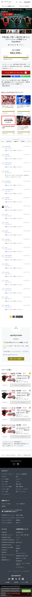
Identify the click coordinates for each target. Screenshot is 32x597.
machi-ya (4, 557)
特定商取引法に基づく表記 (22, 555)
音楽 (17, 476)
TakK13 (6, 297)
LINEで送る (26, 76)
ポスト (7, 76)
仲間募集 (23, 141)
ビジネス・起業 (5, 489)
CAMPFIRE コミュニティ (7, 534)
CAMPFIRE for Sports (6, 544)
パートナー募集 (24, 582)
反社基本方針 (19, 560)
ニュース (18, 537)
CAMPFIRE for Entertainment (8, 542)
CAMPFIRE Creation (6, 537)
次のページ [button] (18, 316)
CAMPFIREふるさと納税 (7, 547)
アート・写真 (5, 491)
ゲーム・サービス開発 (6, 486)
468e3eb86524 (8, 255)
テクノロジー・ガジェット (7, 474)
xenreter (7, 280)
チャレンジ (18, 479)
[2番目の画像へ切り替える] (10, 32)
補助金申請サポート (6, 559)
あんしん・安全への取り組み (22, 534)
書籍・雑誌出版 (19, 486)
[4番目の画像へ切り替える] (22, 32)
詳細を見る (5, 385)
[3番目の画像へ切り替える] (16, 32)
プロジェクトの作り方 (6, 520)
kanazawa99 (8, 181)
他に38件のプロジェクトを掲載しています (17, 342)
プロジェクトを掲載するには (8, 6)
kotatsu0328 (7, 146)
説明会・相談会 (19, 515)
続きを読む (26, 351)
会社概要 (7, 582)
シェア (16, 76)
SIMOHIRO (7, 305)
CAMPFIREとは (19, 532)
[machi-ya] (6, 2)
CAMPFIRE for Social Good (8, 539)
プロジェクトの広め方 (6, 522)
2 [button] (13, 316)
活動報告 (8, 141)
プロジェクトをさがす (11, 455)
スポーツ (18, 481)
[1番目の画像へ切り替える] (3, 32)
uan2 (6, 247)
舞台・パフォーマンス (21, 491)
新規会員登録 (27, 2)
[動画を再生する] (16, 18)
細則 (17, 550)
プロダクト (21, 45)
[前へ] (2, 19)
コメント (29, 141)
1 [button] (10, 316)
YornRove (7, 272)
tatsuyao (7, 264)
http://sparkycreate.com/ (11, 354)
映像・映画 (18, 484)
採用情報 (16, 582)
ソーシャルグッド (6, 494)
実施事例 (18, 520)
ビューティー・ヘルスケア (22, 489)
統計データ (18, 522)
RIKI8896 (7, 154)
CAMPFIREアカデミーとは (8, 515)
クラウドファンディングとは (8, 517)
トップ (2, 455)
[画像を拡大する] (14, 381)
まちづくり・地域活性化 (21, 474)
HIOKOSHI (4, 552)
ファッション (5, 484)
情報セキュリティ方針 (21, 558)
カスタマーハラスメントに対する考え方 (23, 564)
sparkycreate (12, 45)
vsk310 (6, 214)
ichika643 (7, 197)
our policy (10, 595)
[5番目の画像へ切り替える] (29, 32)
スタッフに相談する (20, 503)
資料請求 (4, 506)
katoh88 (7, 171)
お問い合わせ (19, 542)
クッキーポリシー (20, 567)
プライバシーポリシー (21, 553)
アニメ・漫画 (5, 481)
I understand (26, 591)
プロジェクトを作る (6, 503)
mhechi (6, 206)
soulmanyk (7, 239)
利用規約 (18, 548)
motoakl (6, 222)
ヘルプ (17, 539)
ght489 (6, 231)
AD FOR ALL (4, 549)
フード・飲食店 (5, 479)
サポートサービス (20, 517)
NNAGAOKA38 (8, 163)
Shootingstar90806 (9, 189)
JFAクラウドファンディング (8, 554)
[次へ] (30, 19)
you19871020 (8, 288)
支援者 (16, 141)
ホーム (2, 141)
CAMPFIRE (4, 532)
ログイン (21, 2)
